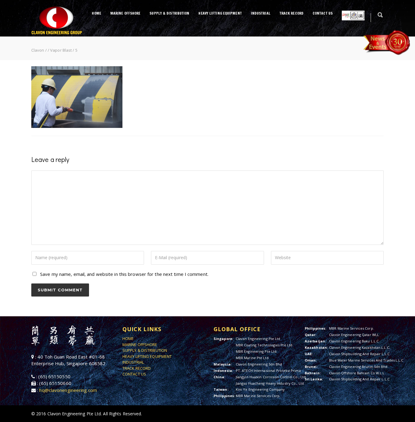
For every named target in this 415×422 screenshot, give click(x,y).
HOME (96, 13)
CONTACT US (323, 13)
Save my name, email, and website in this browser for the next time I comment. (124, 274)
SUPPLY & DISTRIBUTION (169, 13)
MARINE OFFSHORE (125, 13)
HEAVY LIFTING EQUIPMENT (220, 13)
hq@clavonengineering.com (68, 390)
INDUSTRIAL (260, 13)
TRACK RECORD (292, 13)
